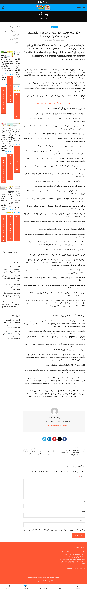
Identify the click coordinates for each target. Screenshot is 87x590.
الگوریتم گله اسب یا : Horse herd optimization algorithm (11, 287)
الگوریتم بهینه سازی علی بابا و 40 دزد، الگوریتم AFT (11, 278)
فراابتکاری (41, 19)
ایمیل (82, 511)
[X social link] (46, 2)
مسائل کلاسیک (14, 43)
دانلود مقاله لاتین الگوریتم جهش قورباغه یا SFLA (54, 103)
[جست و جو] (4, 252)
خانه (47, 19)
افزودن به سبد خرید (17, 106)
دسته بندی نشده (14, 27)
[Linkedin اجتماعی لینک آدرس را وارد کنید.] (41, 2)
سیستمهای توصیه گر (12, 31)
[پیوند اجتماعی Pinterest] (43, 2)
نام (83, 502)
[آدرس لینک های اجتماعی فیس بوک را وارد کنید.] (49, 2)
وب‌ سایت (82, 520)
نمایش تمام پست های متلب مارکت (54, 425)
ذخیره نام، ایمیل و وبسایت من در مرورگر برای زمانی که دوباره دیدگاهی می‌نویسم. (53, 530)
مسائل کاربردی (15, 38)
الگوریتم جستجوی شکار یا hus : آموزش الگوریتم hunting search (11, 295)
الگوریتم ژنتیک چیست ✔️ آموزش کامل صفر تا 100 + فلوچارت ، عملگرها (11, 269)
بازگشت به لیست (54, 451)
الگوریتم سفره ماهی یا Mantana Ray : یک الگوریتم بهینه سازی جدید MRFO (11, 324)
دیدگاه (82, 476)
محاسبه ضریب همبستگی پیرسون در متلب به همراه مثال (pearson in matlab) (11, 304)
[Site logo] (43, 7)
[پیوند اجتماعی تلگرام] (38, 2)
